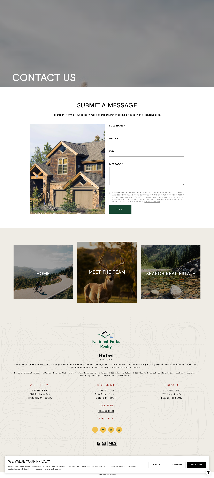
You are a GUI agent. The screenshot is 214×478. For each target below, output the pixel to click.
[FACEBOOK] (95, 430)
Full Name (116, 125)
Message (115, 164)
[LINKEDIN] (111, 430)
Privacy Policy (152, 202)
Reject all (157, 464)
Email (113, 151)
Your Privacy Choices (107, 474)
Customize (176, 464)
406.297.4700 (172, 390)
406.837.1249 (106, 390)
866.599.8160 (106, 411)
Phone (113, 138)
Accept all (196, 464)
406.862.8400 (40, 390)
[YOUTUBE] (103, 430)
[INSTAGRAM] (119, 430)
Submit (120, 209)
